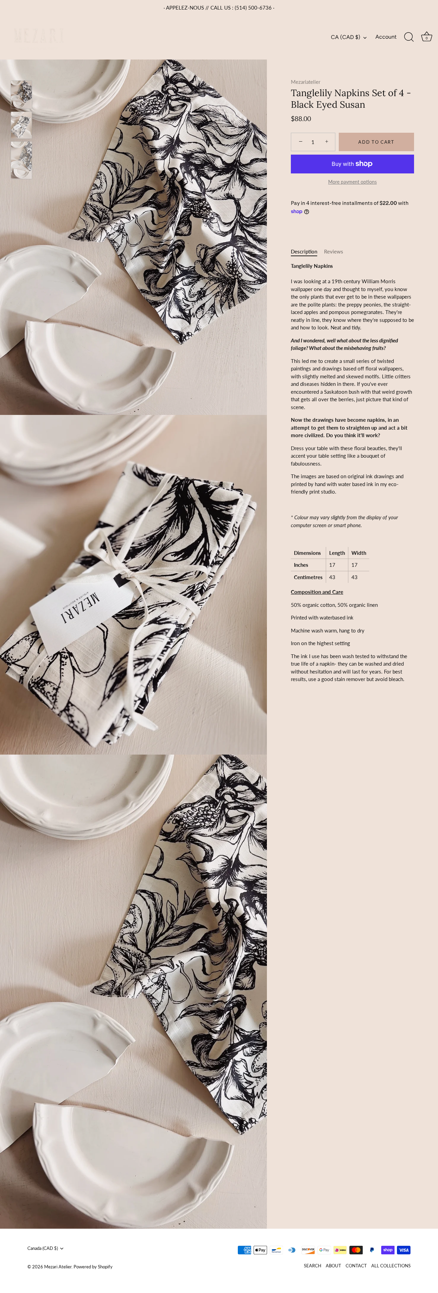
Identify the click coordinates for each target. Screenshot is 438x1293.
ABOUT (333, 1265)
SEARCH (312, 1265)
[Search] (408, 37)
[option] (21, 95)
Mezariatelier (305, 82)
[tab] (307, 252)
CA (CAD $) (345, 37)
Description (304, 251)
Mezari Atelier (58, 1266)
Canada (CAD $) (42, 1248)
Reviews (333, 251)
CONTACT (356, 1265)
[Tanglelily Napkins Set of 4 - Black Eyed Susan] (21, 94)
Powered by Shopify (93, 1266)
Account (386, 37)
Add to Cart (376, 142)
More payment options (352, 181)
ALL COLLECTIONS (391, 1265)
